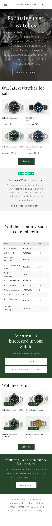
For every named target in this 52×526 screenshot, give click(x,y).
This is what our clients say (25, 206)
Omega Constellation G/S (36, 435)
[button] (5, 4)
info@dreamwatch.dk (18, 510)
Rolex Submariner (9, 118)
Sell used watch (26, 361)
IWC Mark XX (31, 118)
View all (26, 161)
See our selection (26, 72)
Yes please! (26, 485)
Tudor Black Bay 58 (34, 147)
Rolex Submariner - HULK (13, 147)
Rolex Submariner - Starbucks (10, 436)
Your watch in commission (26, 369)
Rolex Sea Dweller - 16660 (12, 410)
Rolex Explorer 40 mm (35, 410)
